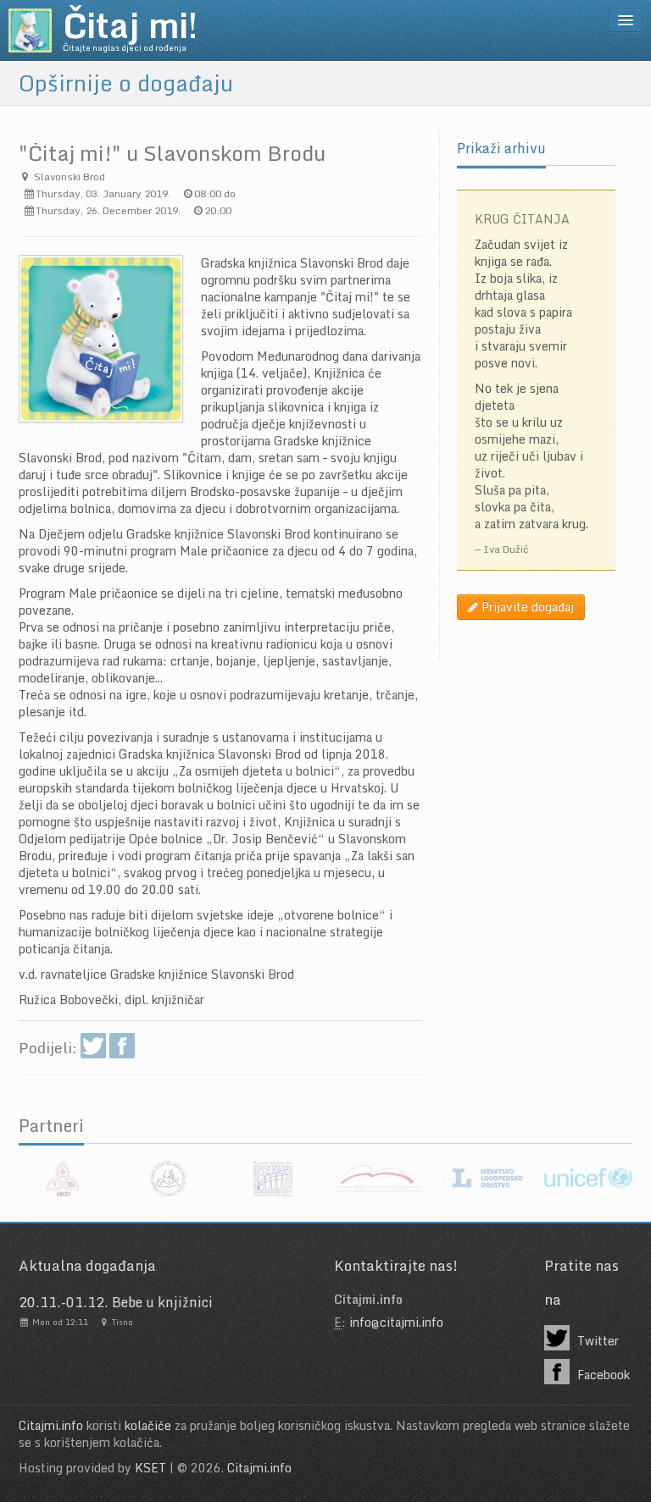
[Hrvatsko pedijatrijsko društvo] (273, 1179)
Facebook (602, 1374)
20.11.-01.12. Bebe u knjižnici (116, 1302)
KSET (150, 1467)
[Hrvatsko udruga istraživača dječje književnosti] (378, 1179)
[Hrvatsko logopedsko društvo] (483, 1179)
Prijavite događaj (526, 606)
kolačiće (148, 1425)
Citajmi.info (51, 1425)
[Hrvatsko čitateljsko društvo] (168, 1179)
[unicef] (588, 1179)
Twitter (596, 1340)
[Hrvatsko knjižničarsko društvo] (63, 1179)
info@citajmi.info (396, 1322)
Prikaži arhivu (501, 148)
